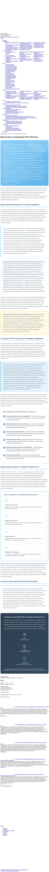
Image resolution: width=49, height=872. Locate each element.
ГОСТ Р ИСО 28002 (10, 81)
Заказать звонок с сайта (14, 36)
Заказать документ (5, 676)
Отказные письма (7, 108)
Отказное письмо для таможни (12, 113)
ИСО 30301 (8, 79)
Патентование (9, 126)
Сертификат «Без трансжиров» (26, 98)
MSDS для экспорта (38, 58)
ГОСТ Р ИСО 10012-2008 (11, 66)
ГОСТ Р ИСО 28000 (10, 84)
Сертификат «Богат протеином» (13, 95)
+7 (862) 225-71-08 (5, 36)
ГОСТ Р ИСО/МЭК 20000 (11, 69)
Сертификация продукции (9, 830)
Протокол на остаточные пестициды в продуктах (11, 92)
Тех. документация (7, 50)
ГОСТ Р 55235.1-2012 (10, 86)
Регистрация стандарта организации (39, 52)
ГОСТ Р (5, 103)
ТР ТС (4, 100)
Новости (5, 834)
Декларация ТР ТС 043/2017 (26, 47)
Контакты (5, 131)
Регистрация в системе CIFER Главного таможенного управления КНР (21, 117)
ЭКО (4, 89)
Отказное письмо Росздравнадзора (13, 109)
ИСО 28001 (8, 83)
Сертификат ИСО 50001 (11, 76)
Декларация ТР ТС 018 (25, 43)
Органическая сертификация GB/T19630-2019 (16, 118)
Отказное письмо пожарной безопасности (15, 111)
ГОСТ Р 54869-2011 (10, 74)
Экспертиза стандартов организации (25, 57)
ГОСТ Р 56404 (9, 87)
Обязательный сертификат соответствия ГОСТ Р (16, 106)
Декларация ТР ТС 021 (25, 49)
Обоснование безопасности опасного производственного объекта (26, 60)
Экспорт (5, 114)
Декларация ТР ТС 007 (39, 43)
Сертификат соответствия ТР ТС (13, 101)
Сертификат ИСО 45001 (11, 77)
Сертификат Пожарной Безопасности (14, 121)
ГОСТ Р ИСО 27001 (10, 85)
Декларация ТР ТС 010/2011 (12, 47)
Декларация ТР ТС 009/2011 (40, 42)
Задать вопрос (4, 694)
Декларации (5, 41)
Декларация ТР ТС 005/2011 (26, 48)
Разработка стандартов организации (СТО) (39, 55)
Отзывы (5, 832)
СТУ (7, 54)
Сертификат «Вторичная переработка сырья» (11, 97)
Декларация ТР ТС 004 (39, 47)
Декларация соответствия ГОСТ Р (13, 105)
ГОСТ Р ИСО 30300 (10, 80)
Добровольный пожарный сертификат (14, 123)
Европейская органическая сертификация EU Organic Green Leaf (20, 116)
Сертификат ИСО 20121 (11, 70)
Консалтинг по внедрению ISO (12, 88)
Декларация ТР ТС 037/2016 (26, 44)
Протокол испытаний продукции (10, 52)
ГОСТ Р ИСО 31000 (10, 78)
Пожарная (5, 120)
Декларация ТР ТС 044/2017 (26, 46)
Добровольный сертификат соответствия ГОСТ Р (16, 107)
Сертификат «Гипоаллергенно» (26, 93)
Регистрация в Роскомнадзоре (12, 128)
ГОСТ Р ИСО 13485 (10, 65)
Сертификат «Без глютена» (39, 95)
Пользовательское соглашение (21, 869)
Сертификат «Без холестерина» (26, 96)
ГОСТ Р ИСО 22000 (10, 71)
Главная (5, 40)
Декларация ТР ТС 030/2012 (12, 49)
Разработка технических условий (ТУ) (11, 57)
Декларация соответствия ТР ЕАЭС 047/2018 (12, 45)
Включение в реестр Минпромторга (13, 129)
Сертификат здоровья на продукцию (14, 130)
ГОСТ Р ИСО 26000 (10, 73)
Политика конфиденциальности (7, 869)
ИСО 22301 (8, 72)
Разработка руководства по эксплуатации (25, 55)
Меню (2, 38)
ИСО (4, 63)
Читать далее (3, 715)
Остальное (5, 124)
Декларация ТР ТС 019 (39, 44)
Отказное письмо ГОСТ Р (11, 110)
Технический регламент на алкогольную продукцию (17, 102)
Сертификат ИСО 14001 (11, 68)
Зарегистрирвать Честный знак (12, 125)
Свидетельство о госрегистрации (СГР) (38, 60)
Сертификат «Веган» (38, 96)
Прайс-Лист (5, 831)
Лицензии (5, 829)
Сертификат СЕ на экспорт (11, 115)
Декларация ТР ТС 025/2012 (26, 42)
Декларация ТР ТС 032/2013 (12, 48)
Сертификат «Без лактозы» (25, 99)
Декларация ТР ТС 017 (39, 46)
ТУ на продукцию (10, 55)
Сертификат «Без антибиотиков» (37, 94)
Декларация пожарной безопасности (14, 122)
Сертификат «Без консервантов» (23, 95)
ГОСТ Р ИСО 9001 (10, 64)
